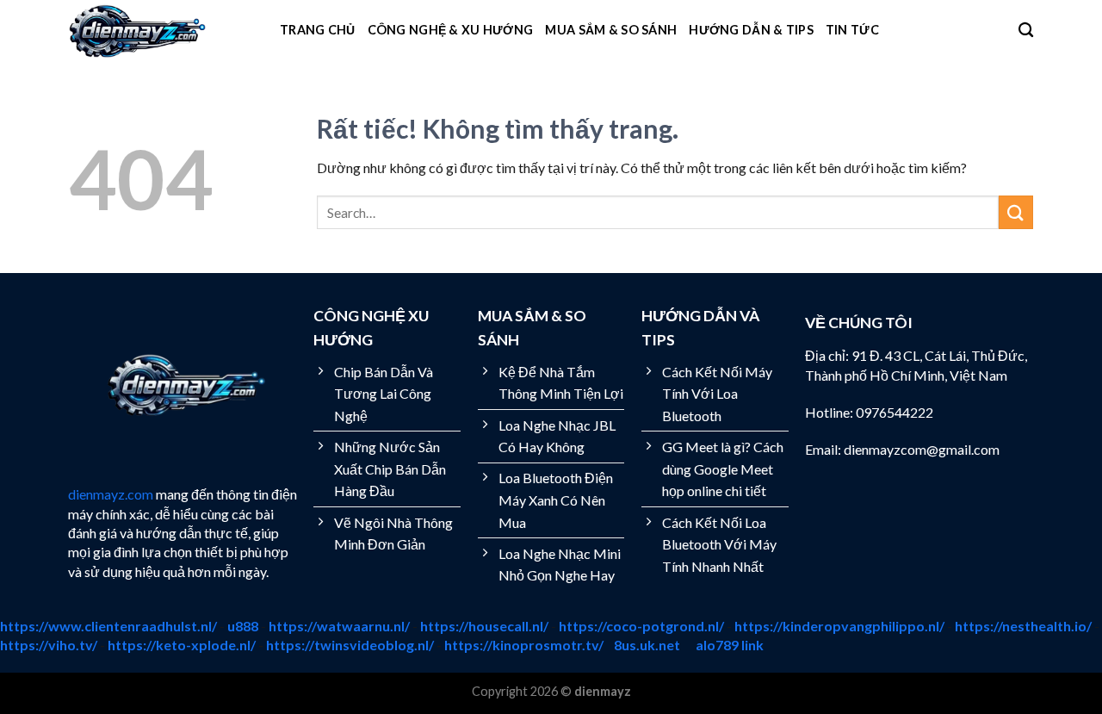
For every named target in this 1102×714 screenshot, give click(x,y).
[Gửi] (1016, 212)
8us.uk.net (647, 644)
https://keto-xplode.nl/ (182, 644)
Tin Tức (852, 29)
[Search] (1025, 30)
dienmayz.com (110, 494)
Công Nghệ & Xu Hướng (451, 29)
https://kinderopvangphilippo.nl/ (839, 626)
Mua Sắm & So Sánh (611, 29)
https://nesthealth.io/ (1023, 626)
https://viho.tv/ (48, 644)
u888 (242, 626)
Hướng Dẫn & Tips (751, 29)
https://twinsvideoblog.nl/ (350, 644)
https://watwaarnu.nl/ (339, 626)
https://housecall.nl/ (484, 626)
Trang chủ (318, 29)
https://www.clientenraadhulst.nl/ (108, 626)
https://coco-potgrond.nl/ (641, 626)
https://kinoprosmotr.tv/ (524, 644)
